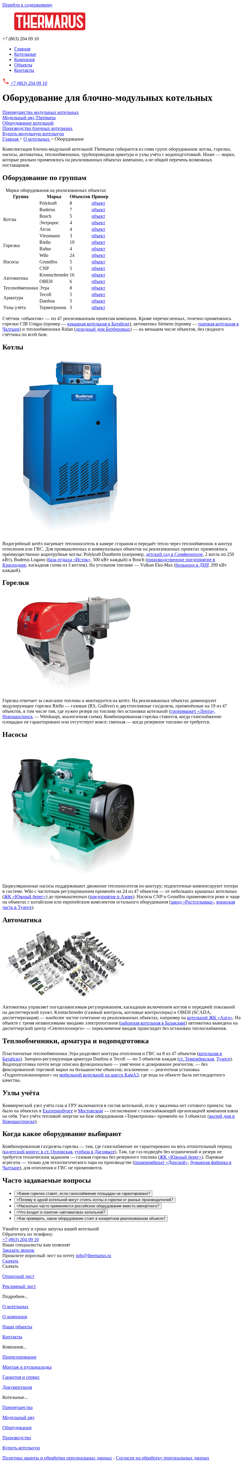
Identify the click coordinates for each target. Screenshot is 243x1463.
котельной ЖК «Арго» (210, 1017)
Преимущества (17, 1407)
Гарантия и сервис (21, 1377)
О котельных (15, 1306)
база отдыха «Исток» (69, 559)
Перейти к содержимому (27, 4)
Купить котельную (21, 1447)
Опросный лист (18, 1276)
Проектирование (19, 1356)
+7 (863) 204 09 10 (20, 1239)
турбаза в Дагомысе (95, 1151)
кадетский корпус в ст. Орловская (38, 1151)
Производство (16, 1437)
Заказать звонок (18, 1250)
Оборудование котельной (28, 122)
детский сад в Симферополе (174, 554)
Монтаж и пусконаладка (27, 1367)
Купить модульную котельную (33, 133)
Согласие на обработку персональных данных (162, 1457)
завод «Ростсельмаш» (192, 901)
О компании (14, 1316)
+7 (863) (28, 83)
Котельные (25, 54)
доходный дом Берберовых (103, 329)
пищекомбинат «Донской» (161, 1162)
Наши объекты (17, 1326)
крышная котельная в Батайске (98, 323)
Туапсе (223, 1058)
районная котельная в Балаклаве (153, 1022)
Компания (24, 59)
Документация (17, 1387)
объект (98, 203)
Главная (22, 48)
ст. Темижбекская (196, 1058)
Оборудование (17, 1427)
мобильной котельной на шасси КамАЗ (99, 1074)
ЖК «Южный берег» (25, 896)
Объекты (23, 64)
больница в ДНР (191, 564)
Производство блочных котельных (37, 128)
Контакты (24, 70)
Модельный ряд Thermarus (29, 117)
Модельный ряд (18, 1417)
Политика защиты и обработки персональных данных (57, 1457)
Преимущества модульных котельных (40, 112)
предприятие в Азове (111, 896)
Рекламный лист (19, 1286)
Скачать (10, 1260)
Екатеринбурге (58, 1110)
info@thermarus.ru (93, 1255)
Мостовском (90, 1110)
